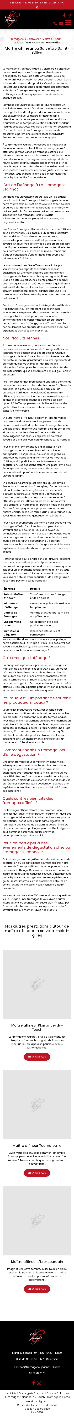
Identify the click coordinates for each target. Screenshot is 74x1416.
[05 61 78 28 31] (55, 23)
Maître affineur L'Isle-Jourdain (37, 1262)
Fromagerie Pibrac (58, 1397)
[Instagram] (69, 15)
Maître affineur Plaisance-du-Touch (37, 1027)
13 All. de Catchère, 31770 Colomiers (37, 1359)
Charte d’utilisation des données (37, 1405)
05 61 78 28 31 (37, 1373)
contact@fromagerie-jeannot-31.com (61, 23)
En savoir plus (37, 1056)
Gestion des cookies (37, 1408)
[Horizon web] (33, 1412)
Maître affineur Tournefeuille (37, 1145)
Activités (11, 1393)
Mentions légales (36, 1401)
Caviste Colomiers (58, 1393)
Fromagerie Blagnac (31, 1393)
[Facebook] (64, 15)
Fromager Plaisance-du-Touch (26, 1397)
